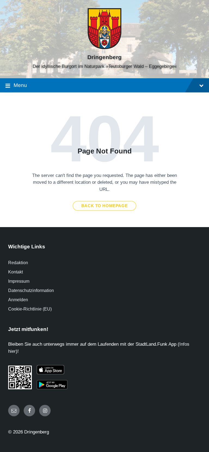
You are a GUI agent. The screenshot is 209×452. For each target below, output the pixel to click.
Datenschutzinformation (31, 290)
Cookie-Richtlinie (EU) (30, 309)
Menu (20, 85)
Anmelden (18, 299)
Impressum (18, 281)
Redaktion (18, 262)
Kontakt (15, 272)
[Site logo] (104, 47)
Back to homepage (104, 206)
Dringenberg (104, 57)
